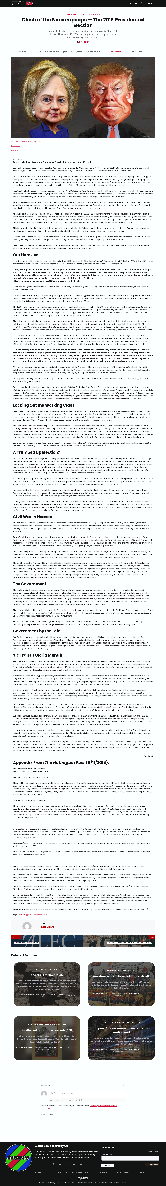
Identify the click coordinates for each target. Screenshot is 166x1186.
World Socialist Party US (25, 995)
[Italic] (54, 1100)
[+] (82, 1100)
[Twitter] (60, 1164)
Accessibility (40, 1172)
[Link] (76, 1100)
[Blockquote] (70, 1100)
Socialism (95, 15)
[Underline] (57, 1100)
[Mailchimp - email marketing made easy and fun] (152, 1165)
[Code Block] (73, 1100)
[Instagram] (67, 1164)
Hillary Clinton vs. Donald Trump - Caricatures (26, 141)
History (40, 969)
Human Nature (128, 1023)
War (55, 969)
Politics (86, 15)
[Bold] (51, 1100)
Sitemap (141, 1172)
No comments (59, 995)
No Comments (117, 52)
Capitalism (71, 15)
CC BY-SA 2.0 (15, 150)
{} (79, 1100)
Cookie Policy (102, 1172)
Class (79, 15)
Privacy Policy (82, 1172)
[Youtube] (74, 1164)
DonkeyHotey (15, 146)
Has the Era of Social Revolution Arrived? (121, 976)
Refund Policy (123, 1172)
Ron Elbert (84, 42)
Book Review (43, 1025)
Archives (32, 1025)
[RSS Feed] (80, 1164)
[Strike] (60, 1100)
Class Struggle (23, 915)
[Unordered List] (66, 1100)
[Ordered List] (63, 1100)
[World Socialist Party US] (22, 3)
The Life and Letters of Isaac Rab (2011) (47, 1030)
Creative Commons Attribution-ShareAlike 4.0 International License (96, 1182)
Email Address (107, 1154)
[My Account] (136, 3)
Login (122, 1085)
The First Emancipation (47, 975)
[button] (141, 3)
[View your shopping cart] (131, 3)
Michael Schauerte (100, 993)
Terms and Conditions (64, 1172)
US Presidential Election (39, 915)
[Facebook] (53, 1164)
